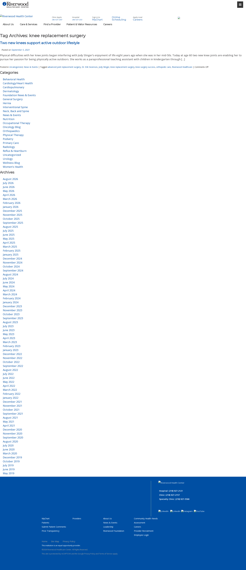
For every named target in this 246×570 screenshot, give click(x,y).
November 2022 (12, 358)
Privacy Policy (69, 541)
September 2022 (13, 366)
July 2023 (8, 326)
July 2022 (8, 374)
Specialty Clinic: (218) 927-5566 (174, 499)
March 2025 (10, 246)
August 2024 (10, 274)
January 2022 (10, 397)
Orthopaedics (11, 131)
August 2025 (10, 226)
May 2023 (8, 334)
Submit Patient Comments (54, 526)
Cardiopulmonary (13, 87)
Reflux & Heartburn (14, 151)
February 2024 (11, 298)
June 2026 (9, 187)
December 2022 (12, 354)
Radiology (9, 147)
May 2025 (8, 238)
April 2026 (9, 195)
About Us (107, 518)
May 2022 (8, 382)
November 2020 (12, 433)
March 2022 (10, 389)
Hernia (7, 103)
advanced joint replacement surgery (64, 67)
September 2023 (13, 318)
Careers (137, 526)
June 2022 (9, 378)
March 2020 (10, 453)
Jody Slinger (104, 67)
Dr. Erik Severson (90, 67)
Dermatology (11, 91)
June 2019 (9, 469)
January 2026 (10, 207)
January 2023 (10, 350)
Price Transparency (50, 531)
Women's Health (13, 166)
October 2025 (11, 218)
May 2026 (8, 191)
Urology (8, 159)
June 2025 (9, 234)
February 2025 (11, 250)
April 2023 (9, 338)
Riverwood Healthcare (182, 67)
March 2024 (10, 294)
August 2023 (10, 322)
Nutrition (8, 119)
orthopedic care (163, 67)
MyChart (46, 518)
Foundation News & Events (19, 95)
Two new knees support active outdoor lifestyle (40, 43)
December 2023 (12, 306)
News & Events (31, 67)
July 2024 (8, 278)
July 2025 (8, 230)
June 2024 (9, 282)
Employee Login (141, 535)
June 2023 (9, 330)
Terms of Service (105, 554)
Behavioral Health (14, 79)
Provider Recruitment (143, 531)
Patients (45, 522)
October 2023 (11, 314)
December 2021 (12, 401)
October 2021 (11, 409)
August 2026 (10, 179)
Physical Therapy (13, 135)
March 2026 (10, 199)
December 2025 (12, 210)
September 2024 (13, 270)
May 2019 (8, 473)
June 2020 (9, 449)
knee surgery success (145, 67)
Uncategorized (16, 67)
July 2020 (8, 445)
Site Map (55, 541)
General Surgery (13, 99)
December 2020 (12, 429)
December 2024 (12, 258)
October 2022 (11, 362)
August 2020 (10, 441)
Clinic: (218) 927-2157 (169, 495)
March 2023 (10, 342)
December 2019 (12, 457)
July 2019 (8, 465)
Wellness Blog (11, 162)
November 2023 (12, 310)
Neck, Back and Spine (16, 111)
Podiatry (8, 139)
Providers (76, 518)
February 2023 (11, 346)
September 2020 (13, 437)
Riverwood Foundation (113, 531)
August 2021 (10, 417)
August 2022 (10, 370)
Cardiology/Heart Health (18, 83)
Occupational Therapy (16, 123)
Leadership (108, 526)
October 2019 (11, 461)
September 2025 (13, 222)
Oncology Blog (12, 127)
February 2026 (11, 203)
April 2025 (9, 242)
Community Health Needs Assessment (146, 520)
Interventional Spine (15, 107)
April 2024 (9, 290)
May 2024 (8, 286)
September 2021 (13, 413)
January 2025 (10, 254)
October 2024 (11, 266)
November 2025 (12, 214)
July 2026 (8, 183)
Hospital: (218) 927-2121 (171, 490)
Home (44, 541)
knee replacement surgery (122, 67)
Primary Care (11, 143)
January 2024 (10, 302)
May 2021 (8, 421)
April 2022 (9, 385)
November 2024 (12, 262)
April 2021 (9, 425)
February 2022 (11, 393)
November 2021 (12, 405)
